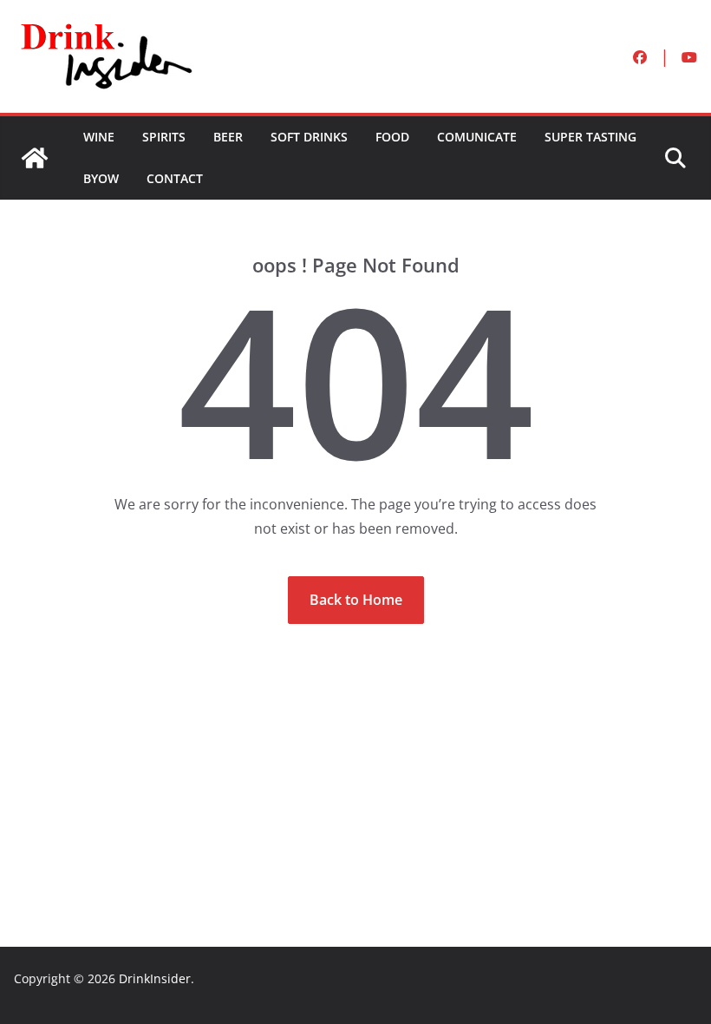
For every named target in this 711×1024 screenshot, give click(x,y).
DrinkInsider (155, 978)
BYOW (101, 178)
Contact (175, 178)
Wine (98, 136)
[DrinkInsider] (35, 158)
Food (392, 136)
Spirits (164, 136)
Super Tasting (590, 136)
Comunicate (477, 136)
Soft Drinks (309, 136)
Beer (228, 136)
